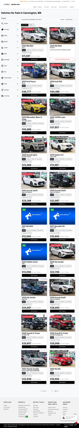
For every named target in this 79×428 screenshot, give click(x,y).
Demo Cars (36, 407)
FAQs (64, 415)
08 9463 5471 (67, 1)
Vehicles (40, 7)
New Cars (35, 405)
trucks (5, 405)
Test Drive (35, 416)
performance (7, 407)
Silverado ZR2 (21, 407)
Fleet (64, 413)
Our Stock (46, 7)
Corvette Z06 (21, 414)
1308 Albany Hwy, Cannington (53, 1)
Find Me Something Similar (62, 59)
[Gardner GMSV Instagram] (74, 1)
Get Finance (34, 59)
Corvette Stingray (22, 411)
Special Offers (36, 411)
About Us (65, 407)
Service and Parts (63, 7)
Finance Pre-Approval (38, 413)
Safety (49, 415)
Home (35, 7)
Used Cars (35, 409)
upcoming (6, 409)
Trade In (35, 414)
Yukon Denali (21, 416)
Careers (65, 411)
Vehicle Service (52, 407)
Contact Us (65, 409)
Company (72, 7)
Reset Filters (25, 25)
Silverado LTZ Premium (24, 405)
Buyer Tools (53, 7)
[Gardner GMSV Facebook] (72, 1)
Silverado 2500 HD (23, 409)
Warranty (50, 411)
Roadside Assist (52, 413)
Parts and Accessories (53, 409)
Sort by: (62, 19)
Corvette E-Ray (22, 413)
